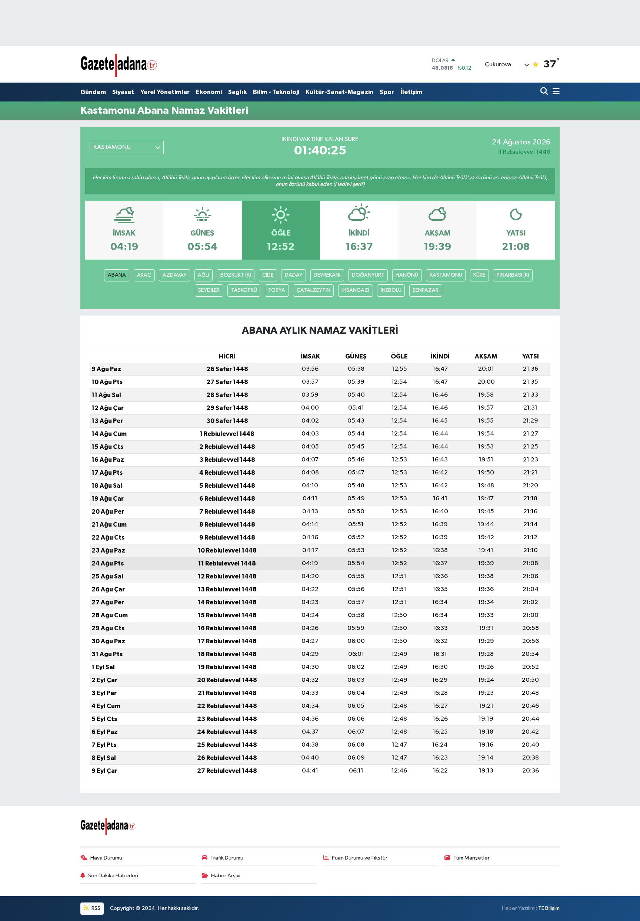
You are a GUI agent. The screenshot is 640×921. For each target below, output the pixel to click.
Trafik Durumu (226, 858)
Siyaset (123, 92)
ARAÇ (144, 275)
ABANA (117, 275)
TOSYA (276, 290)
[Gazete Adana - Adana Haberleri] (119, 64)
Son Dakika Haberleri (113, 875)
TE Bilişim (549, 908)
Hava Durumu (106, 858)
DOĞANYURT (368, 275)
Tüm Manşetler (471, 858)
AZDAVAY (175, 275)
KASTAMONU (446, 275)
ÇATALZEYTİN (313, 290)
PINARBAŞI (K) (513, 275)
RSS (95, 908)
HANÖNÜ (407, 275)
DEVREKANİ (327, 275)
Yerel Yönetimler (165, 92)
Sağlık (237, 92)
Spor (387, 92)
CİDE (267, 275)
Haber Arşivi (225, 875)
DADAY (294, 275)
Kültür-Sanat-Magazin (339, 92)
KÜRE (479, 275)
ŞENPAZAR (426, 290)
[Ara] (545, 92)
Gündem (93, 92)
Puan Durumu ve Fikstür (359, 858)
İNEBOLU (391, 290)
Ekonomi (209, 92)
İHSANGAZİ (355, 290)
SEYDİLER (209, 290)
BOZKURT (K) (235, 275)
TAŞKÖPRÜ (244, 290)
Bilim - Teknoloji (276, 92)
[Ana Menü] (555, 92)
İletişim (411, 92)
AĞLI (203, 275)
